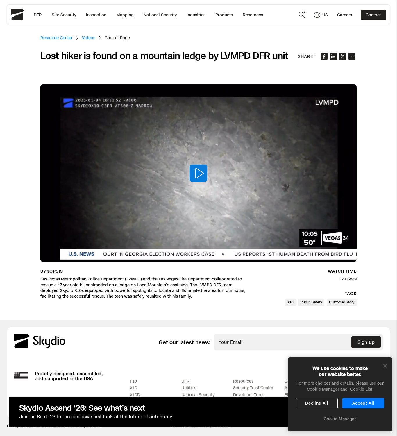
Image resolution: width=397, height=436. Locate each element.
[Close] (385, 366)
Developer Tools (248, 394)
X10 (133, 387)
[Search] (302, 14)
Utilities (188, 387)
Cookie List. (361, 389)
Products (224, 14)
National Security (160, 14)
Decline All (316, 403)
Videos (88, 37)
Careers (344, 14)
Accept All (363, 403)
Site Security (64, 14)
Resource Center (56, 37)
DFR (38, 14)
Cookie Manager (340, 419)
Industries (196, 14)
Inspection (96, 14)
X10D (135, 394)
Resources (253, 14)
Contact (373, 14)
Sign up (366, 342)
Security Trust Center (253, 387)
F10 (133, 380)
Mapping (125, 14)
